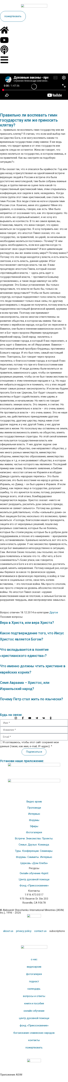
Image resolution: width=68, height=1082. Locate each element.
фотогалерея (34, 974)
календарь (34, 988)
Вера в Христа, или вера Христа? (27, 623)
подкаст (34, 981)
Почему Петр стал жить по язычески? (31, 699)
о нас (34, 959)
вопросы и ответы (34, 996)
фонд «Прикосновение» (34, 1025)
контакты (34, 1040)
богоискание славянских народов (34, 1032)
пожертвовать (34, 1047)
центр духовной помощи (34, 1018)
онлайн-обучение (34, 1010)
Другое (53, 612)
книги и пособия (34, 1003)
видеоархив (34, 966)
